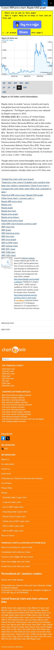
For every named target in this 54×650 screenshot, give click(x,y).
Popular (4, 493)
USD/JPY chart (8, 371)
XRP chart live (7, 227)
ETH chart (22, 610)
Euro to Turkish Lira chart (40, 618)
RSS (6, 449)
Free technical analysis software (14, 417)
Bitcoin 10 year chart (40, 608)
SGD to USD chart (13, 629)
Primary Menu (51, 3)
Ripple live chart (8, 211)
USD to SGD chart (8, 637)
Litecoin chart (42, 620)
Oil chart (5, 381)
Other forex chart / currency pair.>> (17, 198)
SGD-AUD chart (29, 629)
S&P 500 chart (8, 379)
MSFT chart (41, 625)
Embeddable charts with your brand (15, 552)
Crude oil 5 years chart (12, 502)
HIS (4, 92)
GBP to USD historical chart (12, 620)
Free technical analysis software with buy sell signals (23, 419)
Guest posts (6, 474)
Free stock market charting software (16, 414)
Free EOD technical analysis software (17, 405)
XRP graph (6, 230)
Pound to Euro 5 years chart (14, 517)
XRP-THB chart (8, 252)
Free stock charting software (13, 410)
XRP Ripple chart (33, 639)
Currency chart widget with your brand (17, 557)
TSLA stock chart (22, 634)
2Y (9, 88)
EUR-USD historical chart (36, 613)
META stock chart (28, 625)
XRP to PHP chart (9, 243)
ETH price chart (33, 610)
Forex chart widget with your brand (15, 562)
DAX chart (6, 383)
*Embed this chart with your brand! (17, 179)
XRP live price (6, 639)
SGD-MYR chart (43, 629)
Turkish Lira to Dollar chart (41, 634)
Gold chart (6, 376)
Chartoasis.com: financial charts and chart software (22, 478)
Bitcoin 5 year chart (9, 610)
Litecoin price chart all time (27, 622)
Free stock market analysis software (16, 412)
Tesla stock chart (8, 634)
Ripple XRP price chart (11, 201)
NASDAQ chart (8, 386)
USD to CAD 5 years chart (13, 526)
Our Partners (6, 483)
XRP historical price (10, 233)
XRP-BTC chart (8, 249)
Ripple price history (10, 217)
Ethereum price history (15, 613)
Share (24, 32)
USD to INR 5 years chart (13, 531)
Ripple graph (7, 208)
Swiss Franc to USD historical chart (15, 632)
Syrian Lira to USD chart (40, 632)
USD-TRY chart (45, 637)
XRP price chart (19, 639)
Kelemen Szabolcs (28, 258)
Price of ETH (41, 627)
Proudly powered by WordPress (12, 647)
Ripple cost (6, 205)
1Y (4, 88)
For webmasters (7, 464)
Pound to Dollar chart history (23, 627)
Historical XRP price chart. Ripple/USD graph (22, 195)
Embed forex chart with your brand (15, 566)
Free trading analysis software (14, 421)
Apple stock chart (24, 608)
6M (26, 83)
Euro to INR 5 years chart (13, 507)
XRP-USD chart (8, 255)
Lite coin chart (30, 620)
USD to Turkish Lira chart (27, 637)
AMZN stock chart (8, 608)
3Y (14, 88)
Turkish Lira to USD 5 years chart (16, 521)
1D (4, 83)
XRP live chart (7, 236)
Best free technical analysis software (16, 395)
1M (9, 83)
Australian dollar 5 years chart (15, 498)
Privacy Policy (6, 488)
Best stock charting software (13, 400)
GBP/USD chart (8, 374)
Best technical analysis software (15, 402)
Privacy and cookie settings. (12, 580)
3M (21, 83)
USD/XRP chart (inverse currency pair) (19, 224)
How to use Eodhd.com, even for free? (17, 547)
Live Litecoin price (13, 625)
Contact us (5, 469)
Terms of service (7, 536)
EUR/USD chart (8, 369)
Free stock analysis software (13, 407)
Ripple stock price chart (12, 220)
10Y (25, 88)
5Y (19, 88)
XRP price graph (8, 240)
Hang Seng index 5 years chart (15, 512)
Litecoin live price (8, 622)
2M (15, 83)
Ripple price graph (9, 214)
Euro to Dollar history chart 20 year (34, 615)
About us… (5, 459)
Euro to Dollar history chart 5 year (15, 618)
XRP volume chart (9, 246)
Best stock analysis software (13, 398)
